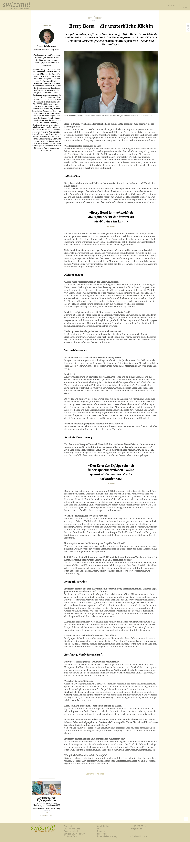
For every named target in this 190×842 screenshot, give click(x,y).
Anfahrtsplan (103, 826)
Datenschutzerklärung (107, 836)
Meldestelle (102, 834)
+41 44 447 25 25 (138, 826)
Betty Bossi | (93, 18)
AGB (99, 828)
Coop (100, 18)
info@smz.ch (136, 828)
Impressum (102, 831)
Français (171, 5)
